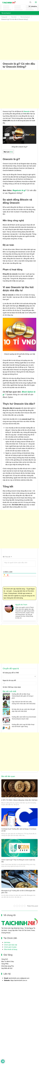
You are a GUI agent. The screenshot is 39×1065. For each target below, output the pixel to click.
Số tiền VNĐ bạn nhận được (12, 687)
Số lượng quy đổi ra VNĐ (11, 673)
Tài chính (13, 17)
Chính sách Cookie (10, 947)
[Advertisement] (19, 40)
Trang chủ (4, 17)
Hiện (11, 152)
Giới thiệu (7, 942)
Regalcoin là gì (19, 190)
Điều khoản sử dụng (10, 949)
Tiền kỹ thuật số (6, 13)
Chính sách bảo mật (10, 945)
